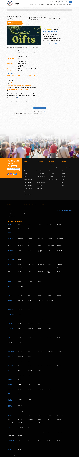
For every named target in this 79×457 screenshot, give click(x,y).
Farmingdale (40, 351)
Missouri (10, 333)
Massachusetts (11, 314)
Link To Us (63, 179)
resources (49, 4)
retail (38, 167)
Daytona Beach (31, 264)
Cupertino (30, 238)
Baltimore (30, 319)
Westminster (50, 319)
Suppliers (63, 173)
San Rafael (40, 245)
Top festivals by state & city (14, 221)
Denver (49, 250)
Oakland (9, 242)
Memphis (49, 411)
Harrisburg (30, 389)
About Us (42, 204)
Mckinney (59, 419)
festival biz (55, 4)
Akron (19, 370)
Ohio (9, 370)
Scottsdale (59, 224)
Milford (19, 259)
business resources (41, 182)
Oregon (10, 384)
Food (25, 176)
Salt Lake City (20, 427)
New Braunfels (11, 422)
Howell (39, 323)
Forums (25, 210)
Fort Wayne (30, 300)
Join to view (10, 73)
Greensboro (50, 337)
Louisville (29, 305)
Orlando (29, 271)
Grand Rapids (30, 323)
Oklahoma (10, 375)
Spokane (59, 440)
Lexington (20, 305)
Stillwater (49, 328)
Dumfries (30, 432)
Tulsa (29, 375)
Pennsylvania (11, 389)
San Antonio (30, 422)
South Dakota (10, 406)
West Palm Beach (30, 276)
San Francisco (21, 245)
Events (26, 161)
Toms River (59, 351)
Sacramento (50, 242)
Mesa (29, 224)
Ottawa (19, 379)
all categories (39, 188)
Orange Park (20, 271)
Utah (9, 427)
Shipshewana (50, 300)
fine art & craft (40, 179)
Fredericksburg (31, 419)
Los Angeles (60, 238)
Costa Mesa (20, 238)
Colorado (10, 250)
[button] (20, 24)
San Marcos (40, 422)
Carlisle (19, 389)
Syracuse (59, 365)
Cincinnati (30, 370)
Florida (10, 264)
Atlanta (19, 281)
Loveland (10, 254)
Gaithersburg (40, 319)
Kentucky (10, 305)
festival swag (39, 185)
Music (25, 167)
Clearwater (20, 264)
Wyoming (10, 449)
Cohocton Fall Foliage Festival (50, 34)
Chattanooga (20, 411)
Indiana (10, 300)
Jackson (19, 449)
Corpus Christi (60, 415)
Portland (29, 384)
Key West (20, 267)
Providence (20, 393)
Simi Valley (59, 245)
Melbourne (40, 267)
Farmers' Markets (28, 188)
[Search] (70, 2)
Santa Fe (29, 356)
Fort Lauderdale (41, 264)
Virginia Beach (11, 435)
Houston (39, 419)
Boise (19, 291)
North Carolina (10, 338)
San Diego (10, 245)
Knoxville (39, 411)
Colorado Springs (40, 251)
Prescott (49, 224)
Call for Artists (27, 164)
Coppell (49, 415)
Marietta (39, 281)
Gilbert (19, 224)
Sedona (9, 228)
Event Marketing (11, 213)
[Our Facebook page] (8, 174)
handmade (39, 164)
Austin (19, 415)
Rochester (49, 365)
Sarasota (59, 271)
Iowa (9, 286)
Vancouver (20, 232)
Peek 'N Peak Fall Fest (48, 36)
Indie (25, 191)
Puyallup (39, 440)
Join (8, 101)
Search (25, 197)
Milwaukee (20, 444)
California (11, 238)
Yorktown (20, 435)
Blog (70, 4)
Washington (11, 440)
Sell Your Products (11, 216)
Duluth (19, 328)
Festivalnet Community (30, 204)
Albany (19, 365)
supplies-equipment (41, 176)
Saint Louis (30, 333)
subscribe (16, 170)
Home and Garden (28, 185)
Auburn (19, 440)
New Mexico (11, 356)
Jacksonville (10, 267)
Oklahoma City (21, 375)
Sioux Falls (20, 405)
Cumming (30, 281)
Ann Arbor (20, 323)
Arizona (10, 224)
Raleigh (59, 337)
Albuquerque (20, 356)
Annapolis (20, 319)
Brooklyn (29, 365)
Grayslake (40, 295)
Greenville (30, 399)
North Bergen (50, 351)
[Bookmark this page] (16, 174)
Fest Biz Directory (11, 210)
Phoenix (39, 224)
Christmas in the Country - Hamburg (52, 40)
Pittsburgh (49, 389)
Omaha (29, 347)
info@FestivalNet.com (64, 210)
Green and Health (28, 179)
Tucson (19, 228)
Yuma (29, 228)
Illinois (10, 295)
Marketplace (37, 4)
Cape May (20, 351)
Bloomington (20, 295)
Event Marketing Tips (53, 167)
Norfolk (49, 432)
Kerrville (49, 419)
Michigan (10, 323)
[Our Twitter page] (14, 174)
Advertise (51, 176)
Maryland (10, 319)
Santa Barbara (50, 245)
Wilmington (20, 342)
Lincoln (19, 347)
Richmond (59, 432)
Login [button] (44, 111)
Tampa (9, 275)
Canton (39, 415)
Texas (9, 415)
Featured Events (27, 194)
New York (10, 365)
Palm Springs (20, 242)
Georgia (10, 281)
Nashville (59, 411)
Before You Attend (52, 43)
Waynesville (10, 342)
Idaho (9, 291)
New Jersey (11, 351)
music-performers (40, 173)
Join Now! (39, 108)
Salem (39, 384)
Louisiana (10, 309)
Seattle (48, 440)
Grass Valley (40, 238)
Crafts (25, 173)
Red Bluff (30, 242)
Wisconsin (10, 444)
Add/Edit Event (52, 164)
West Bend (30, 444)
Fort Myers (49, 264)
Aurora (19, 250)
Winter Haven (40, 275)
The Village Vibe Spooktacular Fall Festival (52, 38)
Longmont (59, 250)
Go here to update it (22, 97)
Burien (29, 440)
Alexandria (20, 432)
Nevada (10, 361)
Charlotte (30, 337)
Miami (48, 267)
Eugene (19, 384)
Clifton (29, 351)
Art (24, 170)
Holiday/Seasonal (28, 182)
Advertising (43, 210)
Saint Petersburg (49, 272)
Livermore (49, 238)
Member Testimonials (65, 167)
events (31, 4)
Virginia (10, 432)
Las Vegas (20, 361)
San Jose (30, 245)
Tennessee (10, 411)
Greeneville (30, 411)
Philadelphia (40, 389)
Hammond (20, 309)
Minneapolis (30, 328)
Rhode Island (9, 394)
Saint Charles (50, 295)
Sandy (29, 427)
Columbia (20, 399)
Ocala (9, 271)
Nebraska (10, 347)
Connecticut (11, 259)
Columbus (40, 370)
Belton (29, 415)
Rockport (20, 422)
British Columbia (10, 233)
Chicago (29, 295)
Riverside (39, 242)
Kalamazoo (50, 323)
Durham (39, 337)
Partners (63, 176)
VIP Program (51, 170)
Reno (29, 361)
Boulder (29, 250)
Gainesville (59, 264)
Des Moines (20, 286)
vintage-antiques (40, 170)
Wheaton (59, 295)
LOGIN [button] (52, 1)
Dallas (9, 419)
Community (26, 208)
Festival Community (63, 4)
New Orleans (30, 309)
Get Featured (51, 173)
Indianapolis (40, 300)
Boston (19, 314)
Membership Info (64, 164)
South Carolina (10, 400)
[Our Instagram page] (11, 174)
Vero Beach (20, 275)
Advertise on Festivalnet (13, 208)
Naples (58, 267)
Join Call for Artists (53, 179)
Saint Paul (40, 328)
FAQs (62, 185)
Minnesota (10, 328)
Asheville (19, 337)
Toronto (29, 379)
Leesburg (30, 267)
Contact (26, 213)
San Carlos (59, 242)
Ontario (10, 379)
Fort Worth (20, 419)
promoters (43, 4)
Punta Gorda (40, 271)
